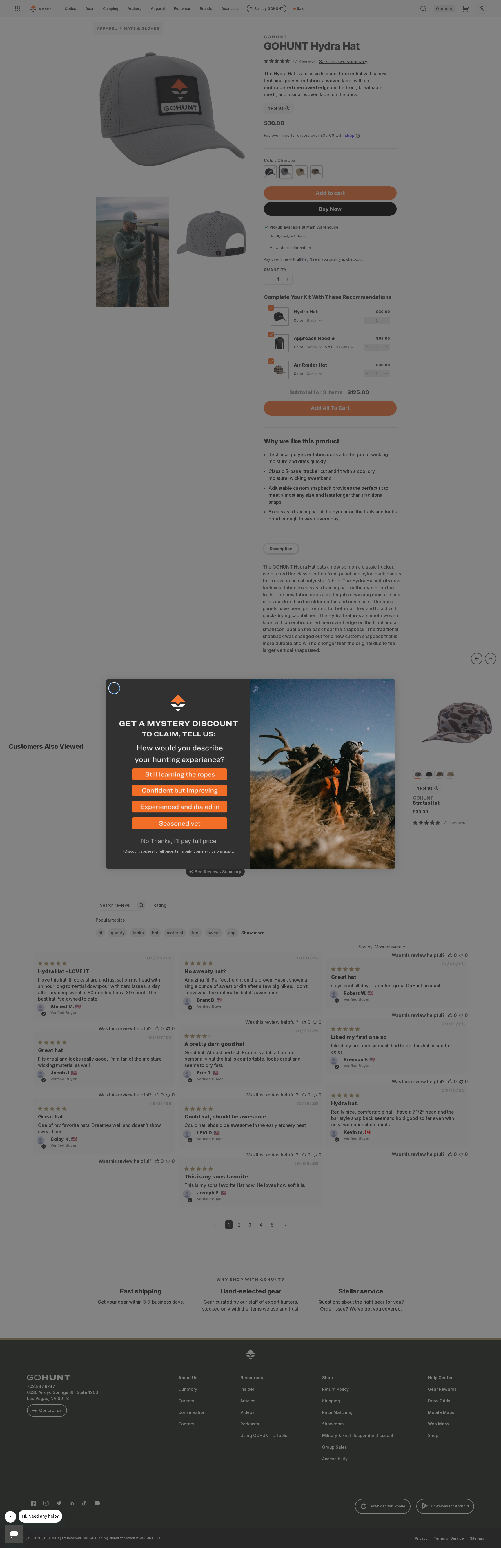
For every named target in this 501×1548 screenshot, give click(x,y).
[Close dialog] (114, 688)
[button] (178, 776)
